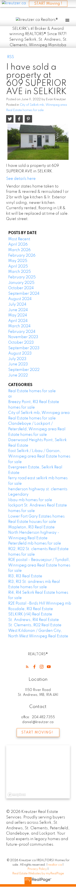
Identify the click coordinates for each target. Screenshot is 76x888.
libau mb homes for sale (30, 500)
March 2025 (19, 272)
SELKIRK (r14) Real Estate (30, 614)
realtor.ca (55, 864)
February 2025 (22, 277)
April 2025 (18, 266)
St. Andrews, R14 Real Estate (33, 620)
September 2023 (23, 348)
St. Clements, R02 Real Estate (34, 625)
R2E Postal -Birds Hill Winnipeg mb (39, 603)
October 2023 (21, 343)
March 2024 (19, 326)
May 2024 (17, 315)
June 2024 (18, 310)
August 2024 (20, 299)
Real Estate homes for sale (32, 391)
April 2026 (18, 244)
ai (10, 396)
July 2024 (17, 304)
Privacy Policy (37, 869)
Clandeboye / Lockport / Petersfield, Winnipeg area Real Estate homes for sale (36, 429)
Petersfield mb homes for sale (34, 543)
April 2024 (18, 321)
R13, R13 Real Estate (25, 576)
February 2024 (21, 332)
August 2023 (20, 353)
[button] (27, 667)
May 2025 (17, 261)
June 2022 (18, 375)
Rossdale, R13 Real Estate (30, 609)
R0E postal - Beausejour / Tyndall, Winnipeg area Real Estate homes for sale (39, 565)
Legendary (18, 494)
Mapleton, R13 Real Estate (31, 527)
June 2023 (18, 364)
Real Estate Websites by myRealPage (38, 873)
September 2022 (23, 370)
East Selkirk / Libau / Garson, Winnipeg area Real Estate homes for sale (39, 456)
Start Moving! (37, 732)
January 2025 (21, 283)
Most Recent (19, 239)
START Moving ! (48, 4)
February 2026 (21, 255)
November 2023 (23, 337)
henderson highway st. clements (37, 489)
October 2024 (21, 288)
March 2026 (19, 250)
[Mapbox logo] (16, 794)
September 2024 (23, 294)
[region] (38, 771)
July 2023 (17, 359)
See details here (21, 179)
